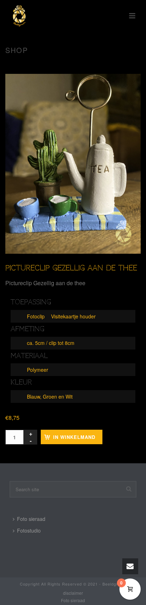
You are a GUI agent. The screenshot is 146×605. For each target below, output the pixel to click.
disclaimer (73, 593)
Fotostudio (29, 530)
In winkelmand (74, 437)
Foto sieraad (31, 518)
